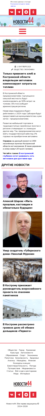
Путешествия (14, 368)
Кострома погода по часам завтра (20, 5)
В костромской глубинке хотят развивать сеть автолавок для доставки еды (18, 156)
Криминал (31, 350)
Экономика (29, 70)
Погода (32, 366)
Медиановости (29, 368)
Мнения (32, 360)
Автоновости (27, 352)
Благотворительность (17, 366)
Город (21, 350)
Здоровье (34, 358)
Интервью (25, 373)
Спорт (22, 355)
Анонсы (11, 360)
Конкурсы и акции (21, 363)
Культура (14, 352)
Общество (18, 70)
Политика (9, 358)
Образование (12, 355)
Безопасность (21, 358)
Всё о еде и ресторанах (26, 371)
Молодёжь (21, 360)
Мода (15, 373)
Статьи (10, 371)
